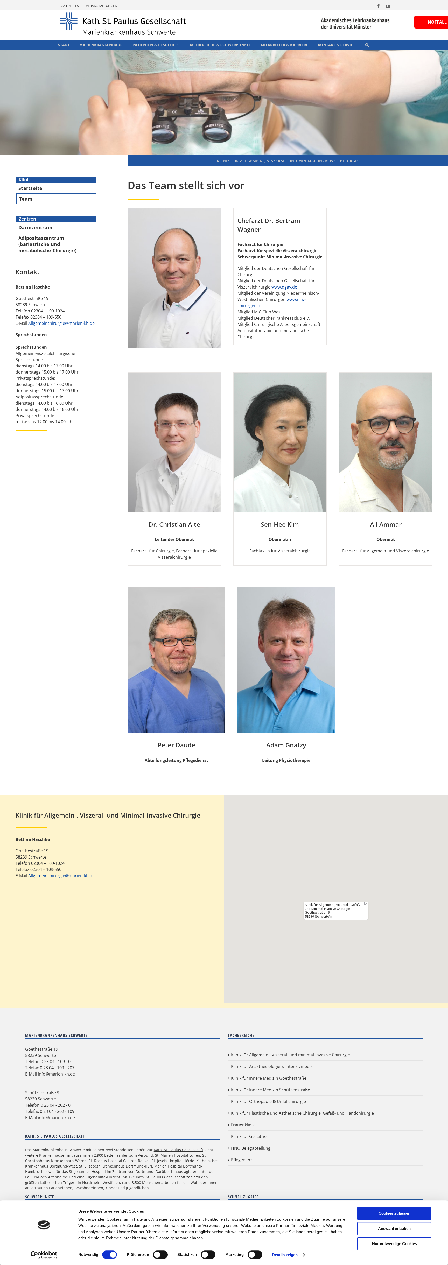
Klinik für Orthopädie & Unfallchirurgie (268, 1101)
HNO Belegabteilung (250, 1148)
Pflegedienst (243, 1160)
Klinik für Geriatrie (249, 1136)
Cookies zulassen (394, 1213)
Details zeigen (285, 1255)
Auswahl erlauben (394, 1228)
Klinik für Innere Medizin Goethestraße (268, 1078)
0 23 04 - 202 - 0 (56, 1105)
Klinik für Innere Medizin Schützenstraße (270, 1090)
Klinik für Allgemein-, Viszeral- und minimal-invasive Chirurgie (290, 1055)
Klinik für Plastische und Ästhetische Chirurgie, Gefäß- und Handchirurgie (302, 1113)
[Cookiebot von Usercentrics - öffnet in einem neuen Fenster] (44, 1255)
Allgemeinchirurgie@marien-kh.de (61, 323)
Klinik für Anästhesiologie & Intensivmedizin (273, 1066)
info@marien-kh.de (56, 1074)
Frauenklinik (243, 1125)
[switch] (160, 1254)
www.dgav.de (284, 287)
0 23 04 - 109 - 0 (56, 1061)
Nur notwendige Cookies (394, 1243)
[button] (367, 45)
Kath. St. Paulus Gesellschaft (178, 1149)
